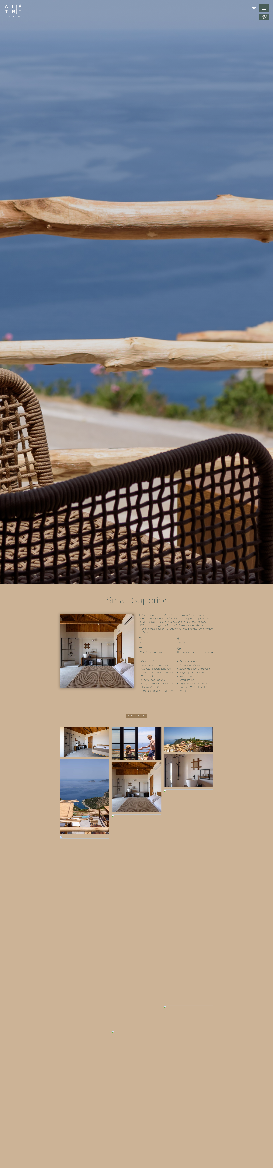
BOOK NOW (136, 716)
